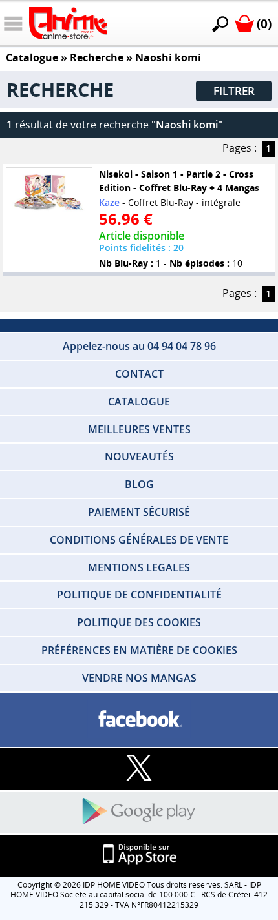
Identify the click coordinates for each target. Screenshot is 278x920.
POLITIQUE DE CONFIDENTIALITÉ (139, 595)
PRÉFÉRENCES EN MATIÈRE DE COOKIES (139, 650)
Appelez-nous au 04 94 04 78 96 (139, 346)
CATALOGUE (139, 401)
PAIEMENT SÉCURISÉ (139, 512)
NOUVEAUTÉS (139, 456)
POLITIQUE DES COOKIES (139, 622)
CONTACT (139, 374)
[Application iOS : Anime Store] (139, 855)
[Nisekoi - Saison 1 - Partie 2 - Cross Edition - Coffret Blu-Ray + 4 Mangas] (49, 193)
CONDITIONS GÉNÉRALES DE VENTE (139, 540)
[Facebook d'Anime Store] (139, 719)
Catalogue (32, 57)
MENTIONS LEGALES (139, 567)
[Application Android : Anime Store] (139, 811)
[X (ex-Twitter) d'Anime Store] (139, 768)
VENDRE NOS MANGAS (139, 678)
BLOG (139, 484)
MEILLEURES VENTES (139, 429)
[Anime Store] (68, 23)
